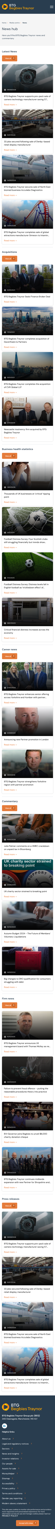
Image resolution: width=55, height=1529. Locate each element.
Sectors (5, 1448)
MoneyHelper (8, 1473)
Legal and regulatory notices (15, 1443)
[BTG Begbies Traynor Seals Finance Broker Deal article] (27, 285)
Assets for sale (9, 1468)
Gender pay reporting (12, 1498)
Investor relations (10, 1458)
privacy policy (10, 1515)
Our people (7, 1463)
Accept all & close (26, 1523)
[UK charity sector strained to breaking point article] (27, 879)
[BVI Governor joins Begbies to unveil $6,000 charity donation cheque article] (27, 1124)
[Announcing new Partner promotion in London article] (27, 728)
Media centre (14, 23)
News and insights (10, 1453)
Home (4, 23)
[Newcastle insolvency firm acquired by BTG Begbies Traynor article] (27, 419)
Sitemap (6, 1478)
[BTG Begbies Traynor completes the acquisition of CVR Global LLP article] (27, 374)
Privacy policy (8, 1488)
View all (8, 58)
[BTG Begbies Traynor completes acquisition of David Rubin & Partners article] (27, 329)
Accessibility (8, 1483)
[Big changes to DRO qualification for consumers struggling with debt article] (27, 969)
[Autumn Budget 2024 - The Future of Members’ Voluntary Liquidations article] (27, 923)
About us (6, 1438)
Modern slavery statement (14, 1503)
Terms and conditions (12, 1493)
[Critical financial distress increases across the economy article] (27, 620)
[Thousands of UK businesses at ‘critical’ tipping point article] (27, 484)
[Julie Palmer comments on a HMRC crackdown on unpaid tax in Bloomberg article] (27, 836)
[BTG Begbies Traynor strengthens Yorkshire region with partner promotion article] (27, 772)
